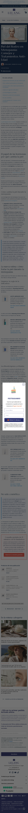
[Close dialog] (23, 384)
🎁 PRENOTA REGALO (14, 420)
